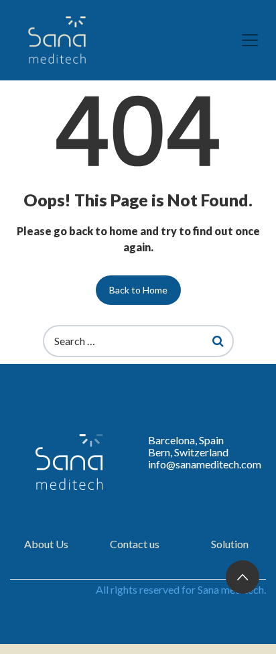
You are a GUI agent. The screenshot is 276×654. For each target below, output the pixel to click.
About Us (46, 543)
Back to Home (138, 290)
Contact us (134, 543)
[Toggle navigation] (250, 40)
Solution (230, 543)
